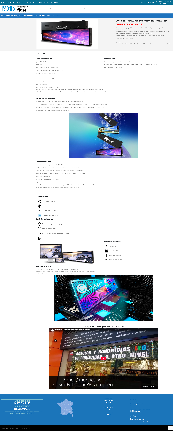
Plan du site (133, 406)
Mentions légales (135, 402)
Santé (117, 45)
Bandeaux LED (123, 43)
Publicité (168, 43)
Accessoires (100, 9)
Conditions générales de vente (138, 404)
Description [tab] (41, 53)
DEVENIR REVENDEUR (8, 2)
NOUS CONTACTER (147, 2)
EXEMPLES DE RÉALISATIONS (26, 2)
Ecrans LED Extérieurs (144, 43)
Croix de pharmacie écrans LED (81, 9)
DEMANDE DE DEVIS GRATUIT (129, 24)
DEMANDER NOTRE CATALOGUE (47, 2)
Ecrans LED (129, 43)
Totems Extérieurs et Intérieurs (54, 9)
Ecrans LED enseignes (135, 43)
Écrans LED (33, 9)
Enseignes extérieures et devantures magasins (158, 43)
